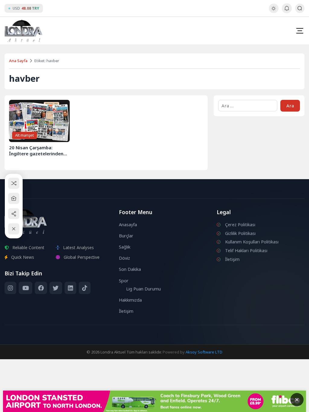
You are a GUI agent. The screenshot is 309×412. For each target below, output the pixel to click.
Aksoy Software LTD (204, 352)
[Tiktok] (85, 288)
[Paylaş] (13, 213)
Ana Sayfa (18, 60)
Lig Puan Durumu (143, 289)
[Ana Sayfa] (13, 198)
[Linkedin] (70, 288)
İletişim (126, 311)
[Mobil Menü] (299, 31)
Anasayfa (128, 224)
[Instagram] (10, 288)
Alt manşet (24, 135)
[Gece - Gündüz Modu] (273, 11)
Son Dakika (130, 269)
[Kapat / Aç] (13, 228)
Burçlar (126, 236)
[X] (55, 288)
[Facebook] (41, 288)
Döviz (124, 258)
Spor (124, 281)
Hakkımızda (130, 300)
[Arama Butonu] (299, 8)
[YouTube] (25, 288)
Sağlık (124, 247)
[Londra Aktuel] (23, 30)
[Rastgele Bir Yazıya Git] (13, 183)
